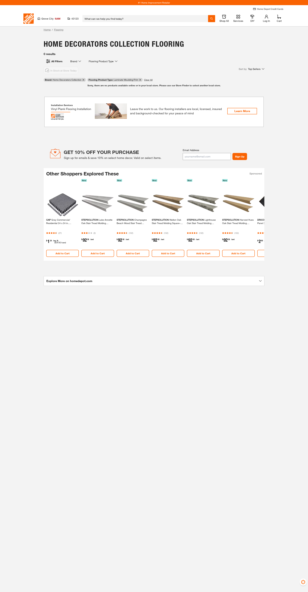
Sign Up (239, 156)
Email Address (191, 150)
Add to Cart (63, 253)
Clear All (148, 79)
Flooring (58, 29)
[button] (251, 69)
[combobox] (145, 18)
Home (47, 29)
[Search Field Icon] (211, 18)
